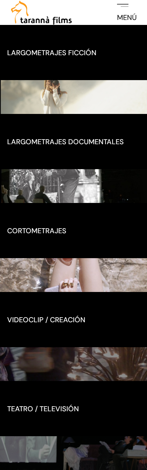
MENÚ (127, 17)
